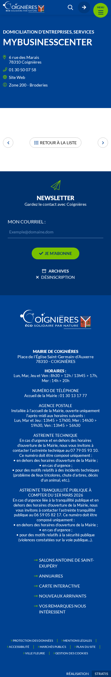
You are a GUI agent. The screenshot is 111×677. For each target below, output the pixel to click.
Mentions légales (77, 640)
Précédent (8, 142)
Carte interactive (59, 585)
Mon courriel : (27, 221)
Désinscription (58, 277)
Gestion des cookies (71, 653)
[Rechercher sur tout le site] (70, 7)
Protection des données (33, 640)
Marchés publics (53, 646)
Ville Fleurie (35, 653)
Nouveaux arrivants (62, 595)
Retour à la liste (58, 142)
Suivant (103, 142)
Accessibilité (19, 646)
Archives (59, 270)
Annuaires (51, 575)
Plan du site (86, 646)
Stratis (101, 673)
